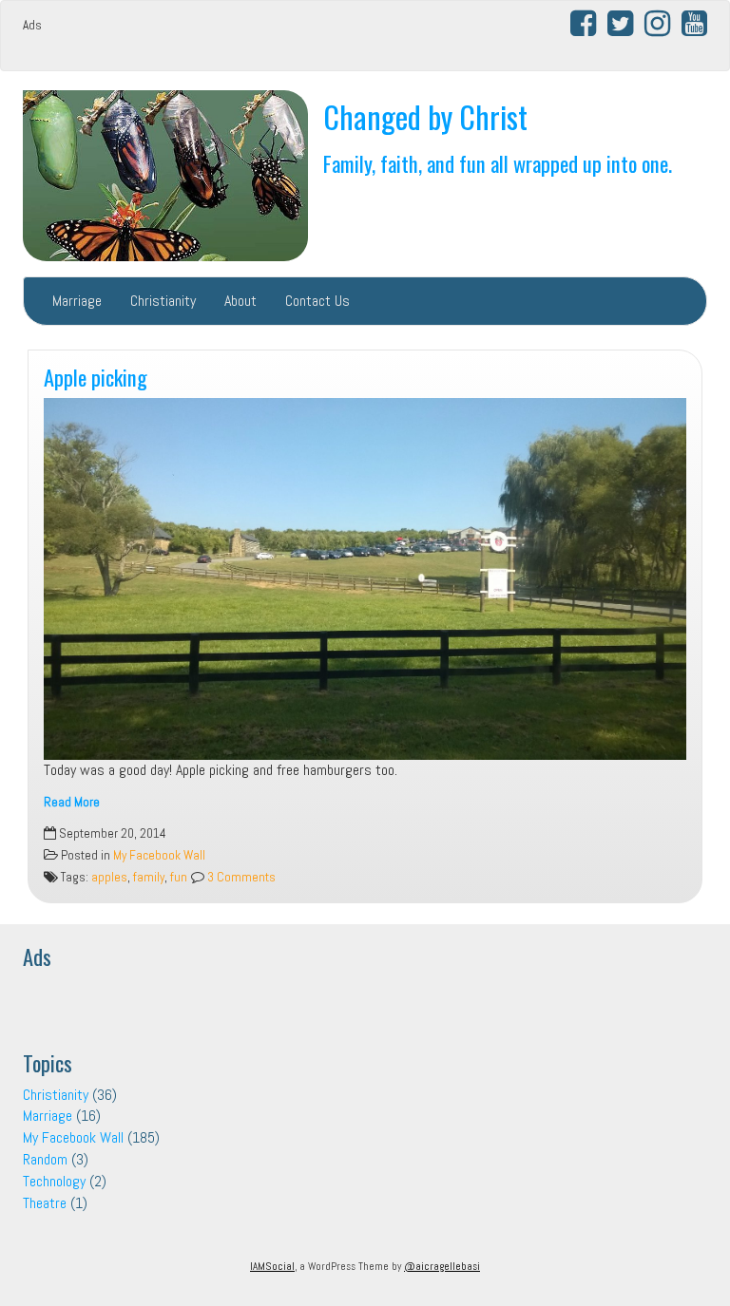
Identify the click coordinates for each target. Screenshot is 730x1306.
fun (178, 877)
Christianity (163, 301)
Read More (72, 802)
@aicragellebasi (442, 1266)
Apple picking (95, 376)
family (148, 877)
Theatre (45, 1203)
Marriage (77, 301)
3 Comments (240, 877)
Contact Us (317, 301)
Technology (54, 1181)
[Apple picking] (365, 579)
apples (109, 877)
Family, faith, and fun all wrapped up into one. (497, 163)
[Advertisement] (203, 32)
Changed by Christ (425, 116)
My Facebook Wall (159, 855)
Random (45, 1159)
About (240, 301)
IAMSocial (272, 1266)
